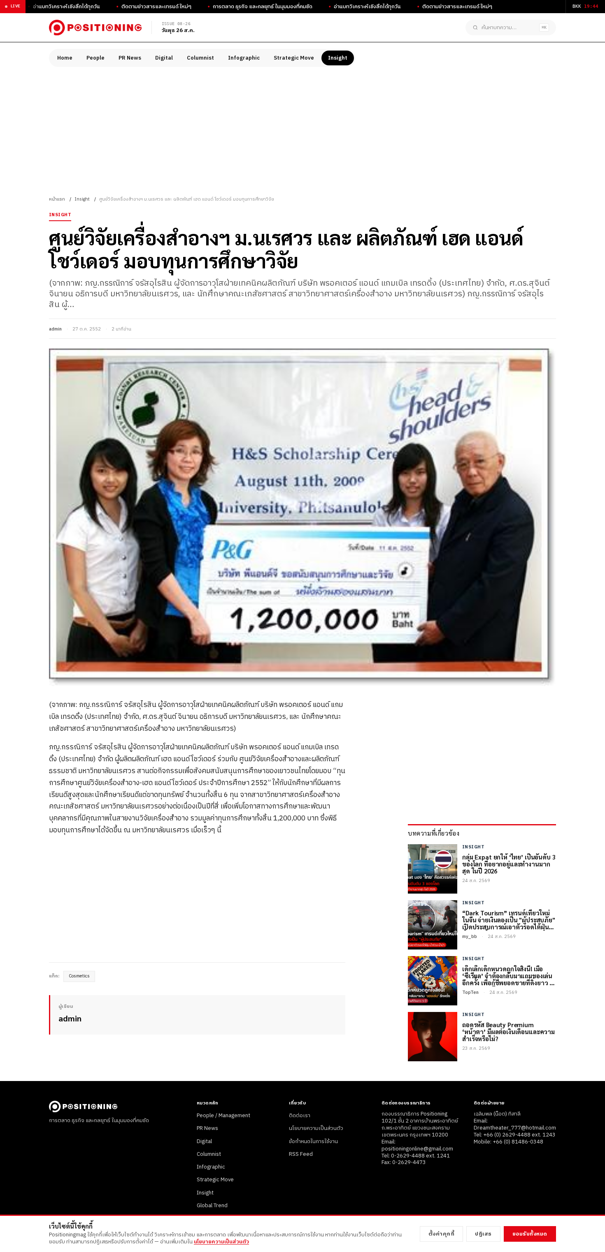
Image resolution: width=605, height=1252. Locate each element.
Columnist (200, 57)
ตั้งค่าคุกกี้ (441, 1233)
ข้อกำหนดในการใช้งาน (313, 1141)
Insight (337, 57)
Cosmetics (79, 976)
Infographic (244, 57)
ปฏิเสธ (483, 1233)
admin (55, 329)
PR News (130, 57)
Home (64, 57)
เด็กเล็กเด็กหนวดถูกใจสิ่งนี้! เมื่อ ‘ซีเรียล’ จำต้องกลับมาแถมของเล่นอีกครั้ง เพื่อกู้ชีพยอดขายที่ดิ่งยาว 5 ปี (507, 975)
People (95, 57)
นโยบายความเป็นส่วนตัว (316, 1128)
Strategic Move (294, 57)
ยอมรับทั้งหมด (529, 1233)
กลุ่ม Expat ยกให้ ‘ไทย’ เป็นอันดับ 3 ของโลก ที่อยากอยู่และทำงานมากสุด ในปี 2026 (509, 864)
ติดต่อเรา (299, 1115)
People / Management (223, 1115)
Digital (164, 57)
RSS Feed (301, 1154)
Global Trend (212, 1205)
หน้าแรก (57, 199)
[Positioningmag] (95, 27)
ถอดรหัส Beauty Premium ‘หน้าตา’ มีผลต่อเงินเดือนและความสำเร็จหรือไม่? (508, 1031)
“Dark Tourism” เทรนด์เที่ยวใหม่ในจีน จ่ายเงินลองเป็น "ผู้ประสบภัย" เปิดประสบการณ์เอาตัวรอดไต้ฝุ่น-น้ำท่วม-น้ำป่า (508, 920)
